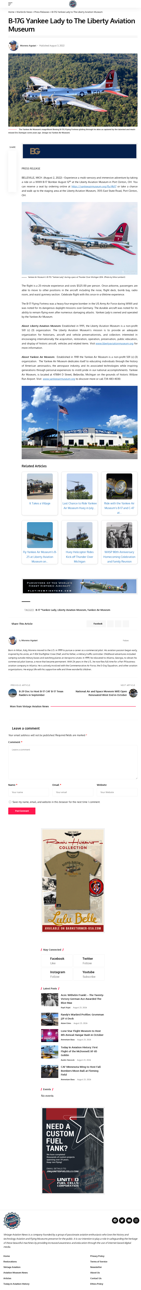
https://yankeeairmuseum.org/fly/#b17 (94, 186)
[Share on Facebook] (12, 155)
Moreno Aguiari (28, 45)
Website (102, 784)
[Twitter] (89, 960)
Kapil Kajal (65, 1007)
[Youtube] (89, 974)
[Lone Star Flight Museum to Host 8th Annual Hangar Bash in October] (49, 1035)
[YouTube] (136, 640)
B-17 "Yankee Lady (46, 609)
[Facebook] (131, 640)
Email (56, 784)
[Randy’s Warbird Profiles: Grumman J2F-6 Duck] (49, 1019)
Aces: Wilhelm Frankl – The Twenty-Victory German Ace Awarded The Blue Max (82, 998)
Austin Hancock (67, 1060)
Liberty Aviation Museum (72, 609)
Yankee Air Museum (98, 609)
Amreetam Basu (68, 1039)
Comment (15, 742)
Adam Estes (66, 1023)
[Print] (12, 179)
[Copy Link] (12, 171)
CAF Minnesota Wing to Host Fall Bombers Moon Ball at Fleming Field (81, 1070)
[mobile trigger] (11, 4)
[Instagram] (57, 974)
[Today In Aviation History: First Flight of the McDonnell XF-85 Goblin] (49, 1051)
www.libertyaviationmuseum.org (114, 343)
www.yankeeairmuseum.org (59, 378)
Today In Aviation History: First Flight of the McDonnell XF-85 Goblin (79, 1051)
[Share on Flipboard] (118, 623)
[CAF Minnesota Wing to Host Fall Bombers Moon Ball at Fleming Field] (49, 1071)
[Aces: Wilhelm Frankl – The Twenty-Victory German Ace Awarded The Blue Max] (49, 999)
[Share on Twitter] (12, 163)
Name (12, 784)
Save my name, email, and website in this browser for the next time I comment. (56, 801)
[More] (12, 188)
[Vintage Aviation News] (73, 4)
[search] (135, 4)
